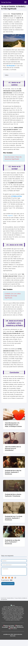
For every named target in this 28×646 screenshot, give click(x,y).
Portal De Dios (6, 2)
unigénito (10, 215)
